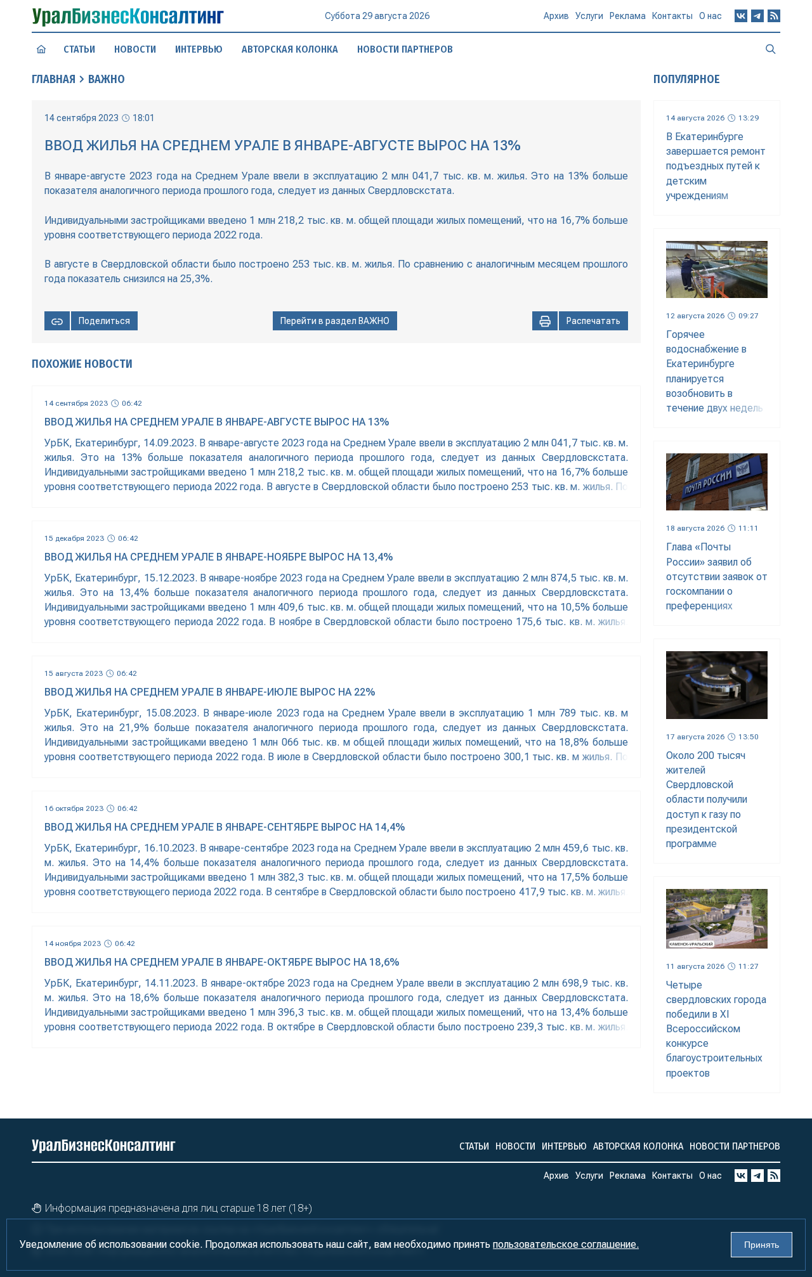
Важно (106, 79)
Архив (556, 16)
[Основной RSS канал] (774, 16)
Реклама (628, 16)
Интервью (199, 49)
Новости (135, 49)
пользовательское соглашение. (566, 1244)
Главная (53, 79)
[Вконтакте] (741, 16)
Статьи (79, 49)
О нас (710, 16)
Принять (761, 1245)
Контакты (672, 16)
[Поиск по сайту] (770, 48)
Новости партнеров (405, 49)
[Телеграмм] (757, 16)
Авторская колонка (290, 49)
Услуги (589, 16)
